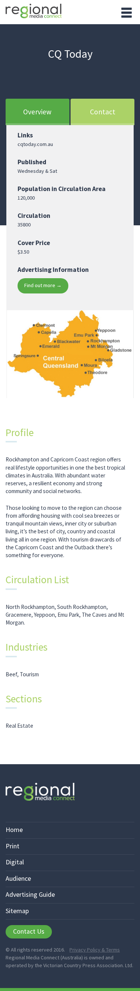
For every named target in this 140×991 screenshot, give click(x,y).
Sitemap (17, 910)
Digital (15, 862)
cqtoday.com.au (35, 144)
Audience (18, 878)
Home (14, 829)
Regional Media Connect (34, 12)
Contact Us (28, 931)
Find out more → (43, 285)
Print (12, 846)
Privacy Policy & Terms (94, 949)
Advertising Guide (30, 894)
